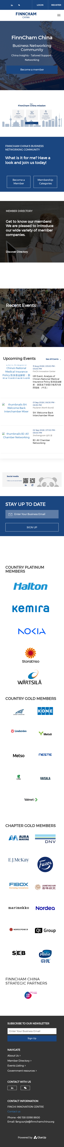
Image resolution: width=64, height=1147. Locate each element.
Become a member (32, 69)
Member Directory (18, 1060)
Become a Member (19, 181)
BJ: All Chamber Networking (48, 441)
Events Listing (15, 1065)
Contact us (13, 1111)
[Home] (26, 15)
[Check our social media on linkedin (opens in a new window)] (12, 5)
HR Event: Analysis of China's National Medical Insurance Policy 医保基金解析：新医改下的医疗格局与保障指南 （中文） (48, 382)
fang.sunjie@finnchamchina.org (35, 1121)
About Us (13, 1055)
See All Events (52, 359)
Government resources (21, 1070)
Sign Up (32, 527)
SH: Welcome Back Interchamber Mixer (48, 414)
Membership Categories (45, 181)
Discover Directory (17, 251)
